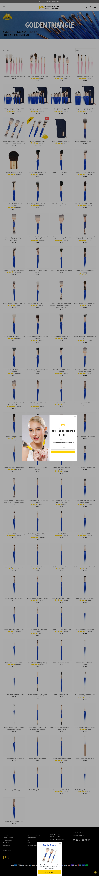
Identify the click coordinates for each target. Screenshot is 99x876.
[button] (60, 844)
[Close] (75, 416)
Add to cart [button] (49, 872)
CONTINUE (63, 451)
